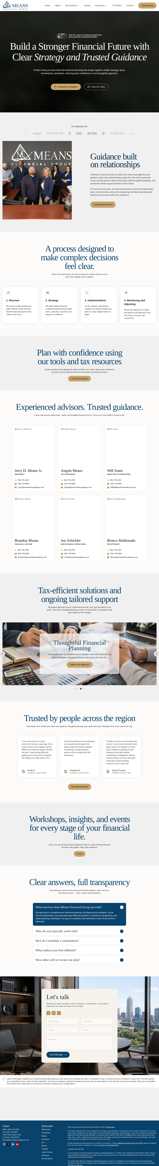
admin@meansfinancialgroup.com (15, 1140)
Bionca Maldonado (121, 540)
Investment (46, 1133)
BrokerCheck (111, 1127)
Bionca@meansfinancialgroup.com (124, 557)
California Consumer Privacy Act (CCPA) (130, 1143)
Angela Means (71, 470)
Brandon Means (26, 540)
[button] (47, 5)
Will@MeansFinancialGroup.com (123, 487)
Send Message (56, 1055)
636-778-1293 (23, 480)
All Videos (45, 1155)
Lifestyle (45, 1149)
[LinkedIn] (13, 1144)
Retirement (46, 1129)
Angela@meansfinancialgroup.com (78, 487)
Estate (44, 1136)
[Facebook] (4, 1144)
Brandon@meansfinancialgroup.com (32, 557)
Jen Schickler (71, 540)
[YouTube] (17, 1144)
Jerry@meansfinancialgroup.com (31, 487)
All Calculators (47, 1159)
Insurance (45, 1139)
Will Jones (115, 470)
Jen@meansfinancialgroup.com (76, 557)
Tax (43, 1142)
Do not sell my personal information (108, 1145)
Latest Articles (47, 1152)
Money (44, 1146)
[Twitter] (8, 1144)
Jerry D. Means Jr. (28, 470)
